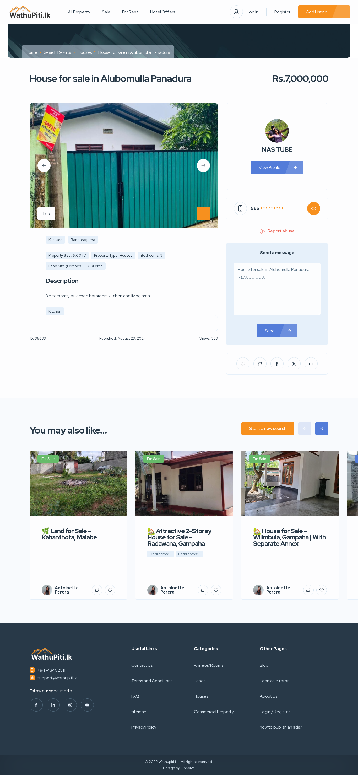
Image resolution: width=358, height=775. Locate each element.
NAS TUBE (277, 150)
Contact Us (142, 665)
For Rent (130, 12)
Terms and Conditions (151, 680)
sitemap (139, 711)
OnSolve (188, 768)
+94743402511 (51, 670)
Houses (85, 52)
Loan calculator (274, 680)
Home (31, 52)
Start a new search (267, 428)
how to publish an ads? (281, 727)
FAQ (135, 696)
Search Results (57, 52)
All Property (79, 12)
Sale (106, 12)
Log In (252, 12)
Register (282, 12)
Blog (264, 665)
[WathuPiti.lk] (30, 12)
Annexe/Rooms (208, 665)
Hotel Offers (162, 12)
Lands (199, 680)
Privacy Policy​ (143, 727)
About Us (268, 696)
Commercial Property (214, 711)
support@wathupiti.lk (57, 678)
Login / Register (275, 711)
